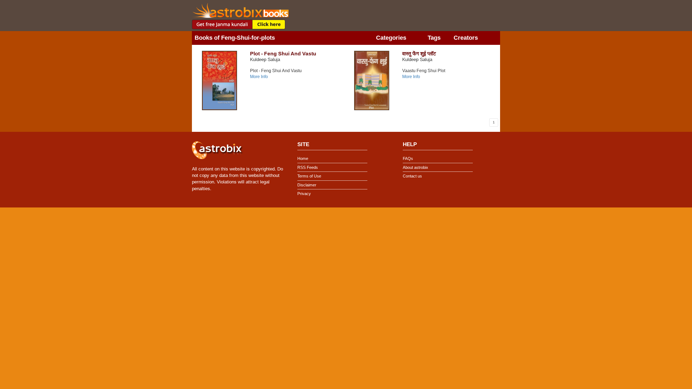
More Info (259, 76)
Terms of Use (309, 176)
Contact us (412, 176)
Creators (466, 37)
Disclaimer (306, 185)
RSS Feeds (307, 167)
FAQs (408, 158)
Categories (391, 37)
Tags (434, 37)
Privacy (304, 193)
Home (302, 158)
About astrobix (415, 167)
